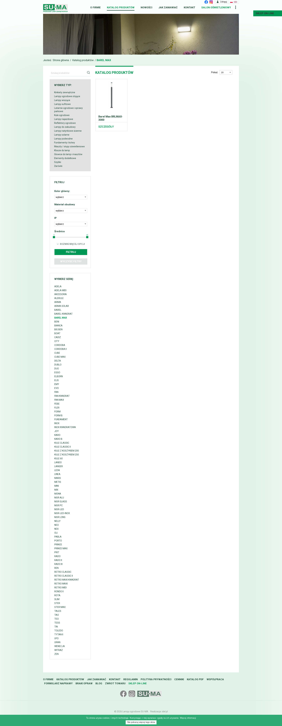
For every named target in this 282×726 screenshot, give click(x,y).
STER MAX (60, 607)
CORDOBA (59, 345)
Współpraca (215, 679)
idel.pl (165, 711)
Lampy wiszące (62, 100)
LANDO (58, 462)
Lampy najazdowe (63, 119)
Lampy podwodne (63, 138)
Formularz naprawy (58, 683)
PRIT (56, 552)
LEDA (57, 470)
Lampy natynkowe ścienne (68, 131)
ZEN (56, 654)
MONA (57, 493)
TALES (57, 611)
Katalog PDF (195, 679)
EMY (56, 384)
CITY (56, 341)
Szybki (57, 162)
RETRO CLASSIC (62, 572)
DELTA (57, 360)
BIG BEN (58, 329)
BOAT (57, 333)
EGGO (57, 372)
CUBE (57, 353)
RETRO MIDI (60, 587)
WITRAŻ (58, 650)
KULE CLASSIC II (62, 446)
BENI (56, 321)
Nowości (146, 7)
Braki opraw (84, 683)
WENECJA (59, 646)
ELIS (56, 380)
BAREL (57, 310)
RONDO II (58, 591)
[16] (87, 237)
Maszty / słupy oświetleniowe (69, 146)
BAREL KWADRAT (63, 313)
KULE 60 (58, 458)
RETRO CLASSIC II (63, 575)
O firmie (95, 7)
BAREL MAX (60, 317)
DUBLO (58, 364)
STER (57, 603)
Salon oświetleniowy (216, 7)
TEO (56, 618)
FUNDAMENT (61, 419)
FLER (56, 407)
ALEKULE (59, 298)
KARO (57, 435)
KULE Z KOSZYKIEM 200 (66, 450)
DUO (56, 368)
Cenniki (179, 679)
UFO (56, 638)
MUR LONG (59, 517)
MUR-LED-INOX (62, 513)
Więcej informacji (188, 718)
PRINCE (58, 544)
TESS (57, 622)
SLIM (56, 599)
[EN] (235, 1)
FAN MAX (59, 400)
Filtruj (71, 252)
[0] (54, 237)
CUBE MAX (60, 357)
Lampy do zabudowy (65, 127)
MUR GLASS (60, 501)
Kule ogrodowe (62, 115)
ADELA (58, 286)
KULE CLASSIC (61, 443)
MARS (57, 478)
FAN (56, 392)
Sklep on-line (137, 683)
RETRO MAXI (61, 583)
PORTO (58, 540)
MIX (56, 489)
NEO (56, 525)
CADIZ (57, 337)
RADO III (58, 564)
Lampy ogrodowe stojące (67, 96)
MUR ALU (59, 497)
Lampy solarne (61, 134)
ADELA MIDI (60, 290)
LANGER (58, 466)
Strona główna (61, 60)
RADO (57, 556)
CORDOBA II (60, 349)
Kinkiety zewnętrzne (64, 92)
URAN (57, 642)
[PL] (231, 1)
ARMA (57, 302)
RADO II (58, 560)
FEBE (57, 403)
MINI (56, 486)
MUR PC (58, 505)
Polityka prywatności (156, 679)
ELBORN (58, 376)
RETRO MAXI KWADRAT (66, 579)
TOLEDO (58, 630)
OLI (56, 532)
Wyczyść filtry (71, 261)
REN (56, 568)
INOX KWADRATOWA (65, 427)
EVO (56, 388)
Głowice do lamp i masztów (68, 154)
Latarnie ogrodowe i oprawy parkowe (68, 110)
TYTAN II (58, 634)
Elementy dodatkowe (65, 158)
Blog (98, 683)
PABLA (58, 536)
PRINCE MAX (61, 548)
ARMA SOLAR (61, 306)
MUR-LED (59, 509)
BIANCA (58, 325)
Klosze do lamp (62, 150)
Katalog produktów (120, 7)
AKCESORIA (60, 294)
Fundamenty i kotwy (64, 142)
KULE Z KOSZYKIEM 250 (66, 454)
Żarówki (58, 166)
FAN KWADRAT (62, 396)
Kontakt (189, 7)
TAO (56, 615)
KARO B (58, 439)
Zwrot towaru (115, 683)
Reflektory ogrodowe (65, 123)
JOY (56, 431)
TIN (56, 626)
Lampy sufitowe (62, 104)
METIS (57, 482)
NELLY (57, 521)
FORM (57, 411)
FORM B (58, 415)
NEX (56, 529)
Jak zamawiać (168, 7)
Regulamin (130, 679)
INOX (56, 423)
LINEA (57, 474)
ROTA (57, 595)
